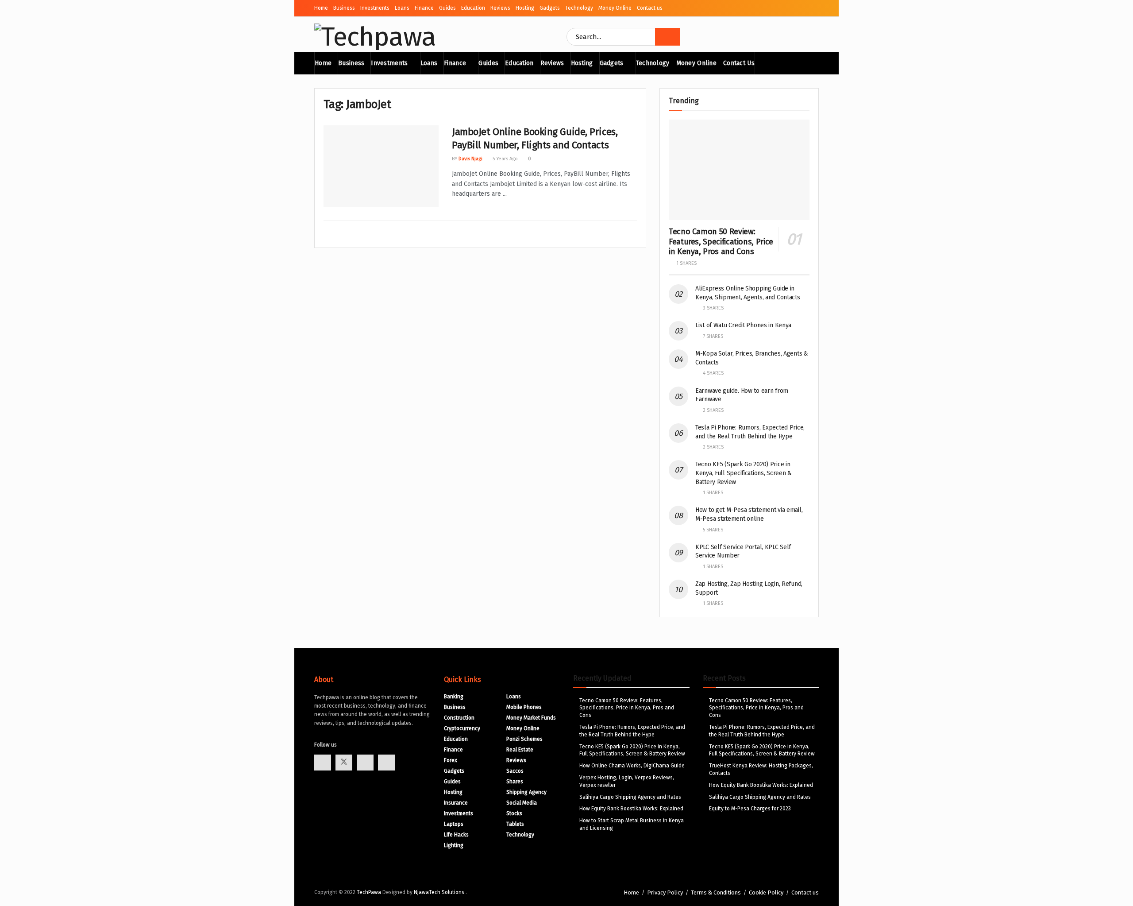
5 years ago (504, 159)
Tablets (515, 824)
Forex (450, 760)
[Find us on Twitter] (343, 762)
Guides (447, 8)
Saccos (515, 771)
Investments (374, 8)
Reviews (500, 8)
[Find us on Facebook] (322, 762)
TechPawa (369, 892)
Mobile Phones (524, 707)
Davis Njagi (470, 159)
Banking (453, 696)
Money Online (615, 8)
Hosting (525, 8)
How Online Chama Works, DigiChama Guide (632, 766)
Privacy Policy (665, 892)
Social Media (521, 803)
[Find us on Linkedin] (386, 762)
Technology (579, 8)
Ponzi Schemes (524, 739)
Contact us (650, 8)
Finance (424, 8)
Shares (514, 781)
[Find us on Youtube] (365, 762)
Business (344, 8)
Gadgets (550, 8)
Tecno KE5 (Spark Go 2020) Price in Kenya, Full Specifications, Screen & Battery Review (743, 473)
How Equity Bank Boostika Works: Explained (631, 808)
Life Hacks (456, 835)
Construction (459, 718)
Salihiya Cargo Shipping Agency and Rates (630, 797)
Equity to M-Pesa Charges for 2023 (750, 808)
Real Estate (519, 750)
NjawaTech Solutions (440, 892)
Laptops (453, 824)
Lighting (453, 845)
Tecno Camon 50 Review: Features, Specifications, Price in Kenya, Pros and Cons (721, 241)
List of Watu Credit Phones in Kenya (743, 325)
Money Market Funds (531, 718)
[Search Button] (667, 37)
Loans (402, 8)
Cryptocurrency (462, 728)
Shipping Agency (526, 792)
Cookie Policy (766, 892)
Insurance (456, 803)
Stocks (514, 813)
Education (473, 8)
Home (321, 8)
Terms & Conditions (716, 892)
